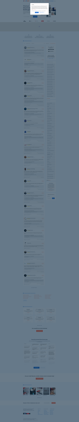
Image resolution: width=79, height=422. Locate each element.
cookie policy (34, 9)
